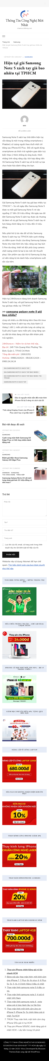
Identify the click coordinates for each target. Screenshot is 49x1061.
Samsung (29, 57)
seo (24, 126)
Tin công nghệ (8, 475)
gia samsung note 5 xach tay (16, 368)
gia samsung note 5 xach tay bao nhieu (21, 372)
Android (6, 473)
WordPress (35, 1052)
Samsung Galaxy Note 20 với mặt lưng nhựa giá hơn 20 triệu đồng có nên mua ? (17, 480)
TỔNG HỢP (20, 475)
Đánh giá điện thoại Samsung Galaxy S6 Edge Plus (14, 459)
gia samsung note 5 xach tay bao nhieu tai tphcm (23, 377)
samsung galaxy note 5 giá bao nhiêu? (22, 313)
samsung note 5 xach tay (15, 382)
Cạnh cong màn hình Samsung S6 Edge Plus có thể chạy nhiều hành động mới (16, 440)
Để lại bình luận (24, 131)
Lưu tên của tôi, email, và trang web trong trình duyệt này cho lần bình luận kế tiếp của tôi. (23, 546)
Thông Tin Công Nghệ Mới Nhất (24, 22)
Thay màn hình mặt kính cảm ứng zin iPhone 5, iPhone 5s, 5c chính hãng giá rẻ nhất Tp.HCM (25, 1012)
